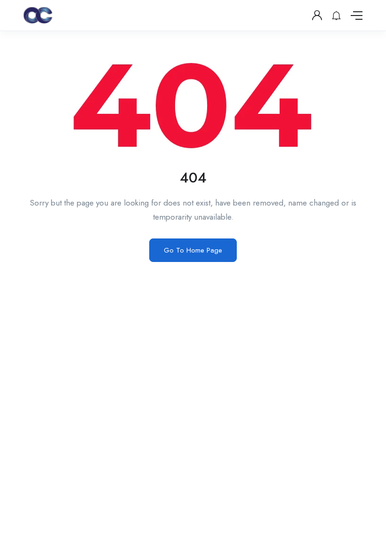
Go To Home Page (193, 250)
